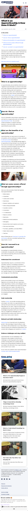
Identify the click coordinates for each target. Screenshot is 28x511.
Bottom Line (18, 470)
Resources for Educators (6, 485)
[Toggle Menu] (25, 2)
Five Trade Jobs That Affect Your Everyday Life (12, 458)
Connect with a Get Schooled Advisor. (10, 351)
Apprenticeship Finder (7, 120)
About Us (3, 483)
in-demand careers (6, 139)
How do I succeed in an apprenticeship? (13, 47)
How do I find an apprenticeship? (11, 37)
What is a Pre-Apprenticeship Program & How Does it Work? (14, 376)
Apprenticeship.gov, (6, 141)
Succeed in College (5, 494)
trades (12, 95)
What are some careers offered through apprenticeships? (13, 43)
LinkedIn (24, 329)
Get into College (4, 492)
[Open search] (23, 3)
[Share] (26, 29)
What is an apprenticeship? (10, 35)
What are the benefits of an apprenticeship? (14, 40)
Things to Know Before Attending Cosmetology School (12, 402)
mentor (8, 301)
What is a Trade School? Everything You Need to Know (13, 429)
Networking (4, 322)
